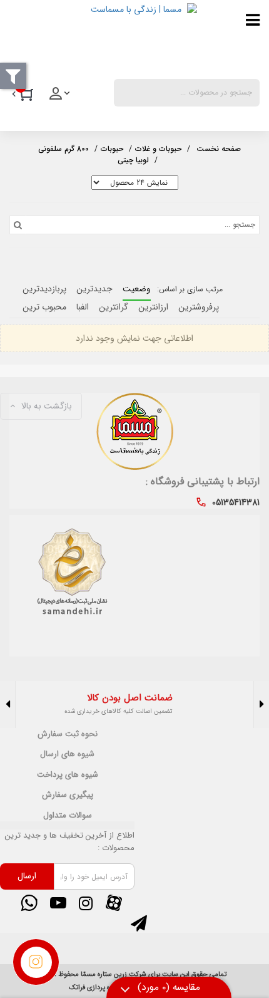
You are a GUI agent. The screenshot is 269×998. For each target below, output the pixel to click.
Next (8, 704)
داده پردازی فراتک (93, 987)
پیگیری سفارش (67, 795)
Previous (261, 704)
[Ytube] (57, 903)
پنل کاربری (60, 97)
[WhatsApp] (29, 903)
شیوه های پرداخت (67, 775)
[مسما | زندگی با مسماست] (103, 36)
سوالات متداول (67, 815)
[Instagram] (86, 903)
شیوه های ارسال (67, 754)
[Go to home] (218, 147)
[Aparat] (113, 903)
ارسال (27, 876)
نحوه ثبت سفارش (68, 734)
